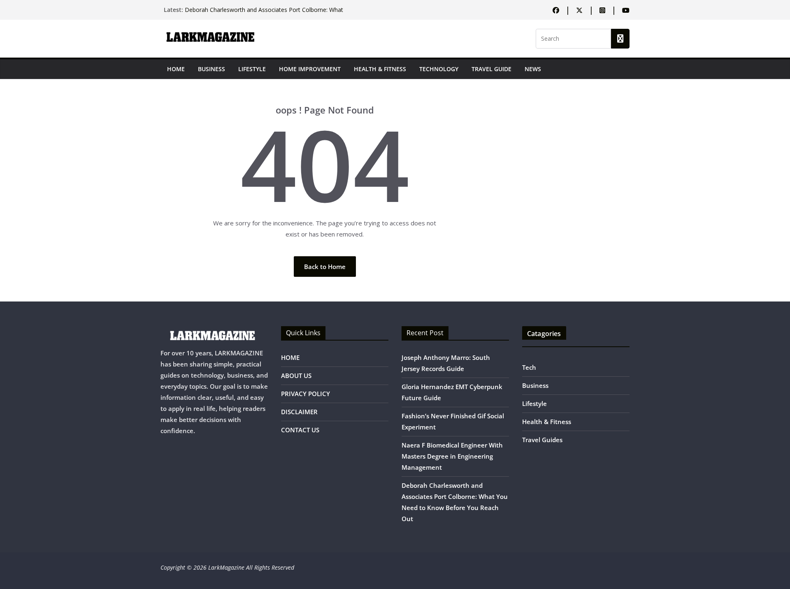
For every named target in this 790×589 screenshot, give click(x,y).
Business (211, 69)
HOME (290, 357)
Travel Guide (491, 69)
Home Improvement (310, 69)
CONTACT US (300, 430)
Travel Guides (542, 440)
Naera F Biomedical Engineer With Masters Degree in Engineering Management (452, 456)
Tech (529, 367)
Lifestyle (252, 69)
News (533, 69)
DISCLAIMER (299, 412)
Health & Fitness (380, 69)
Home (176, 69)
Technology (438, 69)
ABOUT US (296, 375)
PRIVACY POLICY (305, 394)
